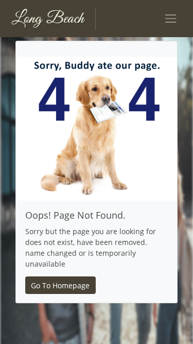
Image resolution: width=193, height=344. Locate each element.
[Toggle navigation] (171, 18)
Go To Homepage (60, 285)
